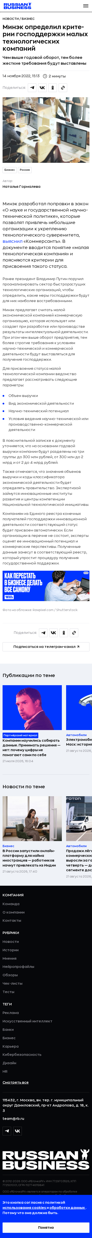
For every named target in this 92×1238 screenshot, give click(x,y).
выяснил (12, 241)
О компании (14, 912)
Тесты (8, 992)
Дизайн (9, 1063)
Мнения (9, 958)
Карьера (11, 1046)
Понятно (46, 1227)
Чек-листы (12, 983)
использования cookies (25, 1208)
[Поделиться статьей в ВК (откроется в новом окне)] (42, 87)
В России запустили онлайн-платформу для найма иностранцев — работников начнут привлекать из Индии (29, 858)
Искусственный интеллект (27, 1021)
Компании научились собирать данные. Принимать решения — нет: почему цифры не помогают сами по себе (32, 748)
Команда (11, 904)
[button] (85, 5)
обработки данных (67, 1208)
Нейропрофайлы (18, 966)
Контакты (12, 920)
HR (5, 1071)
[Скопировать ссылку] (63, 87)
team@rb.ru (13, 1118)
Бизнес (28, 18)
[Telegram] (7, 1131)
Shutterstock (66, 609)
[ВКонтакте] (17, 1131)
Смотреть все (16, 1082)
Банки (8, 1029)
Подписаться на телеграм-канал (44, 647)
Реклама (11, 1013)
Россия (25, 170)
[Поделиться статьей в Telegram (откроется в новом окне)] (32, 87)
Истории (11, 950)
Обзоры (10, 975)
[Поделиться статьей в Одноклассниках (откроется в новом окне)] (52, 87)
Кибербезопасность (22, 1054)
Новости (11, 18)
